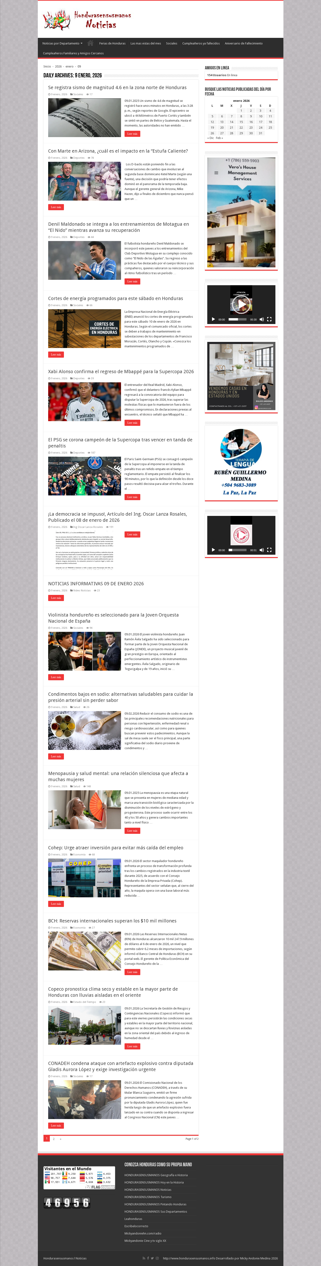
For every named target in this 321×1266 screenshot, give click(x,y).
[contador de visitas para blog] (66, 1202)
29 (241, 133)
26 (212, 133)
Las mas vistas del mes (146, 43)
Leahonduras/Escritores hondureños (90, 43)
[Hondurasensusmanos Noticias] (88, 18)
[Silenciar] (261, 319)
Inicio (47, 66)
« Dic (210, 138)
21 (231, 127)
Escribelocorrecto (136, 1226)
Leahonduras (133, 1219)
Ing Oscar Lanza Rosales (88, 527)
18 (270, 122)
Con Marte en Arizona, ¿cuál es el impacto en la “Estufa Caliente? (118, 151)
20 (221, 127)
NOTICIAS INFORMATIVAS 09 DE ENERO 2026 (96, 583)
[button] (241, 304)
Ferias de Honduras (112, 43)
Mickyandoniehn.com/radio (143, 1233)
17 (260, 122)
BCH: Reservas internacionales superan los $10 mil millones (112, 921)
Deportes (79, 157)
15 (241, 122)
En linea (222, 75)
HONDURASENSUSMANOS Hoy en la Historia (154, 1182)
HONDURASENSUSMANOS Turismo (148, 1197)
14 (231, 122)
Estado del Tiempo (84, 1002)
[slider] (238, 319)
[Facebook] (148, 1258)
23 (251, 127)
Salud (76, 707)
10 (260, 116)
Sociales (171, 43)
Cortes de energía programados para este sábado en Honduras (115, 298)
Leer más (132, 133)
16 (251, 122)
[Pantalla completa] (269, 319)
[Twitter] (152, 1258)
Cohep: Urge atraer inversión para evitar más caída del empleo (115, 848)
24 (260, 127)
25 (270, 127)
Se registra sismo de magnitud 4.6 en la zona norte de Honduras (117, 87)
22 (241, 127)
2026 (58, 66)
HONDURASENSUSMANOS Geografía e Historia (156, 1175)
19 (212, 127)
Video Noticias (82, 590)
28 (231, 133)
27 (221, 133)
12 (212, 122)
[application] (241, 304)
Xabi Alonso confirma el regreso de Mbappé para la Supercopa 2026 (121, 371)
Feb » (219, 138)
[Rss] (144, 1258)
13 (221, 122)
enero (70, 66)
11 (270, 116)
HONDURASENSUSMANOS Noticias (148, 1189)
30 (251, 133)
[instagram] (157, 1258)
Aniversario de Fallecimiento (244, 43)
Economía (79, 854)
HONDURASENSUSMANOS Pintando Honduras (155, 1204)
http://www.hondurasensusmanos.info (189, 1258)
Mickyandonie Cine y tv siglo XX (145, 1240)
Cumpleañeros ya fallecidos (201, 43)
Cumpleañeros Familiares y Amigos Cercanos (73, 53)
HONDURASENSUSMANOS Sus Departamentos (156, 1211)
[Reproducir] (213, 319)
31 (260, 133)
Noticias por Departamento (61, 43)
